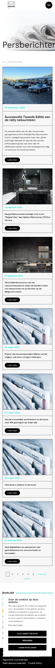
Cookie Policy (35, 663)
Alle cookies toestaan (27, 634)
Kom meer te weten (15, 625)
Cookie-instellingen (27, 648)
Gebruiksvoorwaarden (14, 663)
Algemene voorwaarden (15, 659)
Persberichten (15, 61)
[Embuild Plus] (11, 5)
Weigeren (27, 641)
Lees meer (12, 159)
